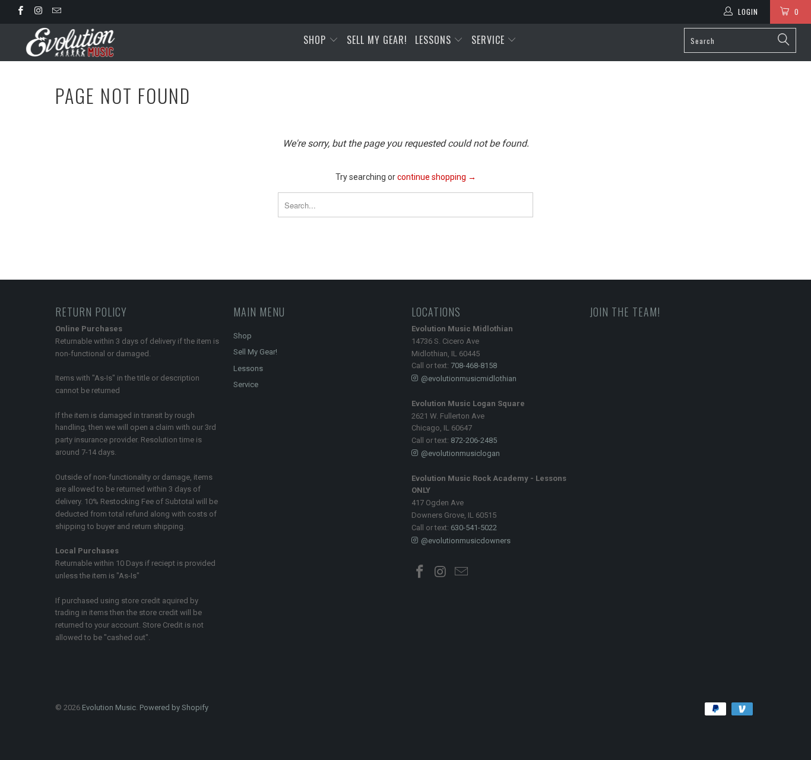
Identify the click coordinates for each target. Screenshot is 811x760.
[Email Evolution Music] (56, 12)
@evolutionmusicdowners (466, 540)
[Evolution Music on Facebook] (20, 12)
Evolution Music (109, 707)
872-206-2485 (474, 440)
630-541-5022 (474, 527)
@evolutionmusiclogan (460, 453)
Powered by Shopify (174, 707)
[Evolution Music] (71, 42)
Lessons (434, 40)
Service (489, 40)
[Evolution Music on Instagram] (38, 12)
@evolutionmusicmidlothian (469, 378)
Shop (314, 40)
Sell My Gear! (377, 40)
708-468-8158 (474, 365)
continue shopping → (436, 177)
